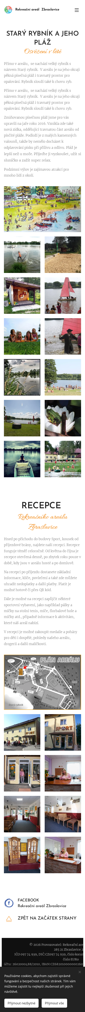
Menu (76, 9)
